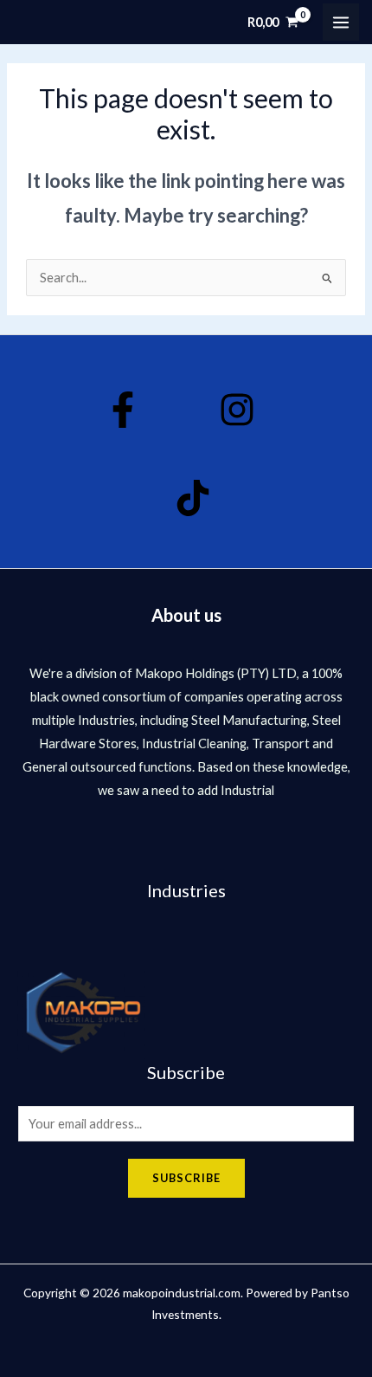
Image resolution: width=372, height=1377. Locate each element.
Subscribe (186, 1178)
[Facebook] (123, 409)
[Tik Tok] (193, 498)
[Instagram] (237, 409)
